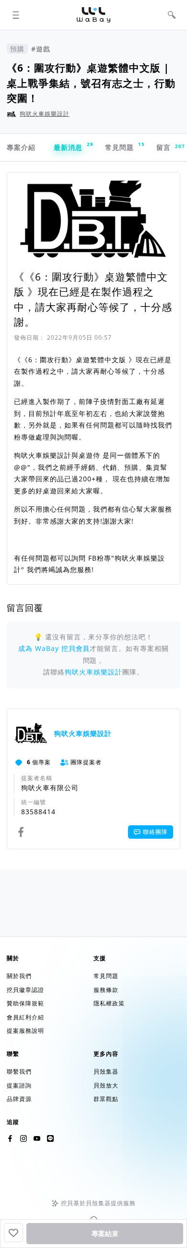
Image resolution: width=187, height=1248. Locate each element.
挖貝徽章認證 (25, 990)
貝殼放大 (106, 1085)
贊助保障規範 (25, 1003)
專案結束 (105, 1233)
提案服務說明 (25, 1031)
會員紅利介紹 (25, 1017)
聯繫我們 (19, 1071)
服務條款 (106, 990)
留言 (168, 147)
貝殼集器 (106, 1071)
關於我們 (19, 976)
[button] (15, 15)
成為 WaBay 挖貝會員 (54, 648)
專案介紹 (21, 147)
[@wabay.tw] (10, 1138)
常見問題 (124, 146)
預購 (17, 48)
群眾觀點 (106, 1099)
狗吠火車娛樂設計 (45, 114)
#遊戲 (40, 48)
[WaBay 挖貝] (37, 1138)
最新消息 (73, 146)
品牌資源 (19, 1099)
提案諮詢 (19, 1085)
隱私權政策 (109, 1003)
